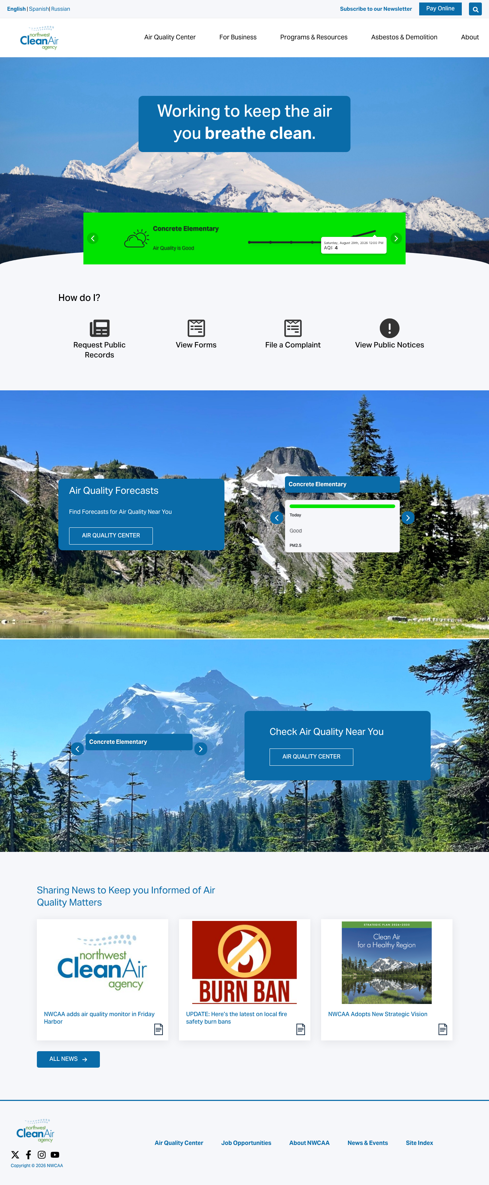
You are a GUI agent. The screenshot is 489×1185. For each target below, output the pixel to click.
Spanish (39, 8)
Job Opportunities (246, 1143)
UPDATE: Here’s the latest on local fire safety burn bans (236, 1018)
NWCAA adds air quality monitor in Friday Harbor (99, 1018)
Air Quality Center (179, 1143)
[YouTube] (54, 1154)
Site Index (419, 1143)
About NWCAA (309, 1143)
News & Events (368, 1143)
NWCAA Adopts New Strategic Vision (377, 1015)
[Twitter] (15, 1154)
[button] (440, 9)
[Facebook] (28, 1154)
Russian (60, 8)
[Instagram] (41, 1154)
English (16, 8)
